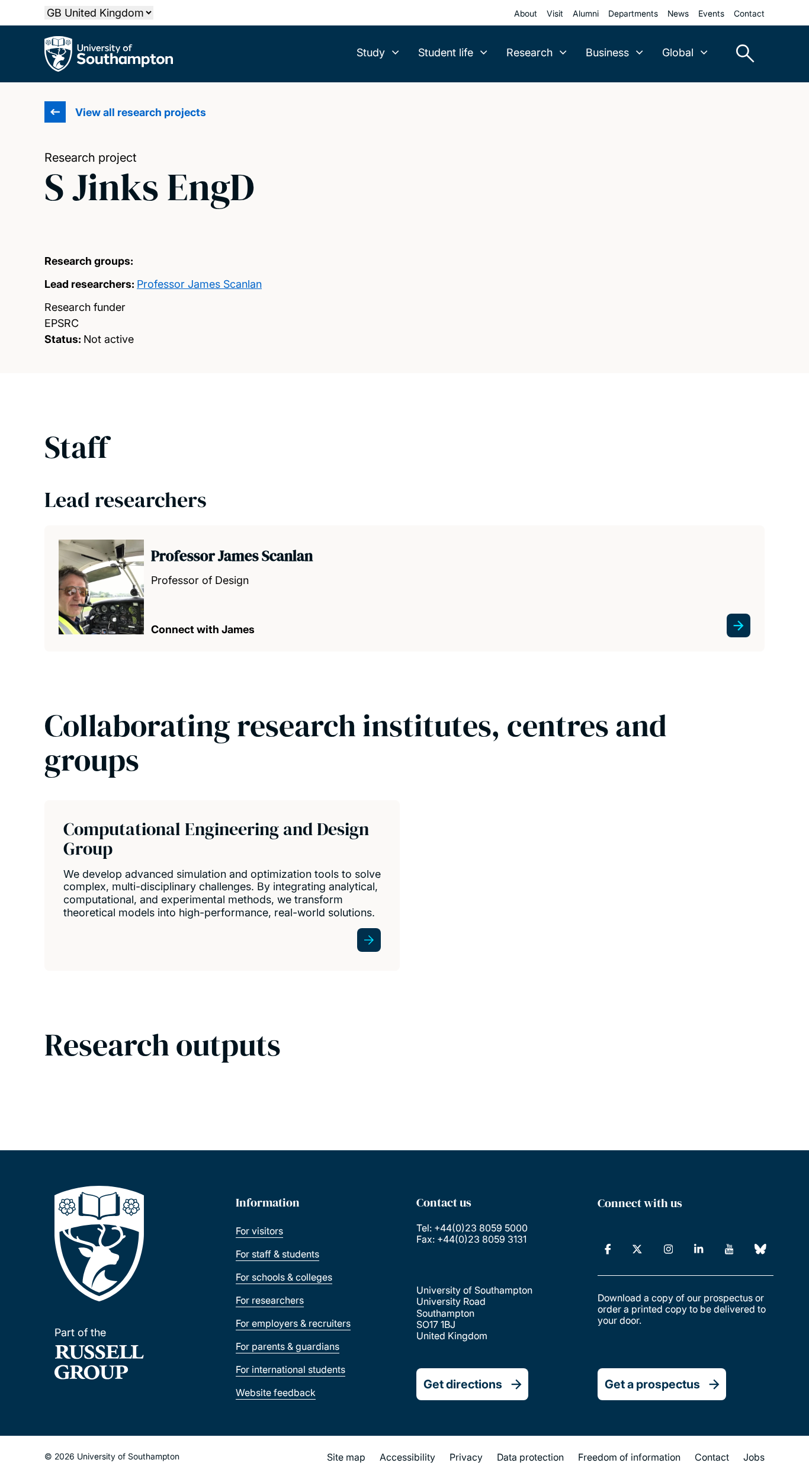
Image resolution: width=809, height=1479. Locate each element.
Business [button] (607, 52)
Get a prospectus (652, 1384)
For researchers (270, 1300)
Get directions (462, 1384)
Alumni (586, 13)
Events (711, 13)
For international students (290, 1369)
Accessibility (407, 1457)
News (678, 13)
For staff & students (277, 1254)
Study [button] (371, 52)
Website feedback (276, 1392)
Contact (749, 13)
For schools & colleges (284, 1277)
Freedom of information (629, 1457)
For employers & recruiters (293, 1323)
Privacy (466, 1457)
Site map (346, 1457)
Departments (633, 13)
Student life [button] (445, 52)
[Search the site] (741, 54)
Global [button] (678, 52)
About (525, 13)
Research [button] (529, 52)
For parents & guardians (287, 1346)
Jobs (754, 1457)
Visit (555, 13)
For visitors (259, 1231)
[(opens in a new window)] (608, 1249)
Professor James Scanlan (199, 284)
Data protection (530, 1457)
